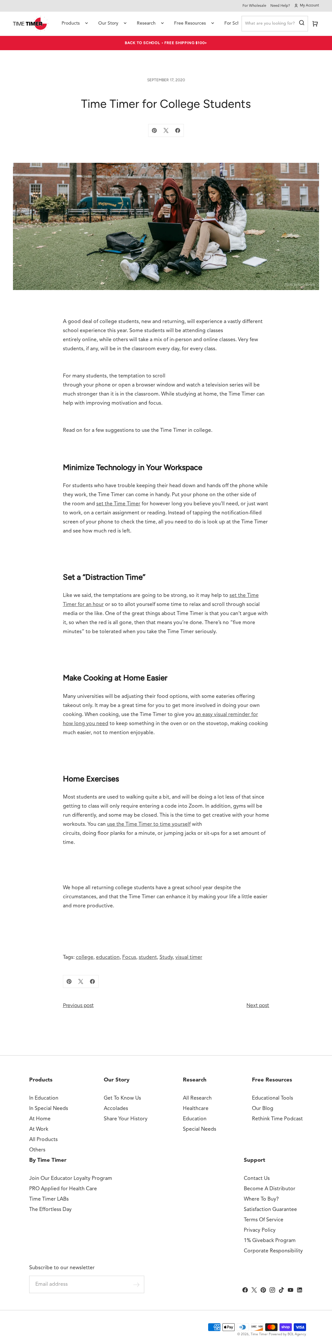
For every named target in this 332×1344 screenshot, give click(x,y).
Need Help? (280, 6)
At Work (38, 1129)
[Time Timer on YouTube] (290, 1290)
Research (146, 23)
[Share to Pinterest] (154, 130)
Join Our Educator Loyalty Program (70, 1178)
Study (166, 957)
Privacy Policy (260, 1230)
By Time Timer (47, 1160)
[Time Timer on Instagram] (272, 1290)
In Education (43, 1098)
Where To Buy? (261, 1199)
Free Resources (190, 23)
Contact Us (257, 1178)
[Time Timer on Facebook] (245, 1290)
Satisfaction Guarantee (270, 1209)
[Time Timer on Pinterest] (263, 1290)
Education (195, 1119)
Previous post (78, 1005)
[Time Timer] (31, 24)
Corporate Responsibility (273, 1251)
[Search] (301, 24)
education (108, 957)
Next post (257, 1005)
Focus (129, 957)
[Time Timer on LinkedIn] (299, 1290)
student (148, 957)
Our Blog (262, 1108)
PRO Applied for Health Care (63, 1189)
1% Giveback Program (270, 1240)
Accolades (116, 1108)
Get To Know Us (122, 1098)
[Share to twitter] (166, 130)
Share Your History (126, 1119)
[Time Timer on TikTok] (281, 1290)
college (84, 957)
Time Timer (259, 1334)
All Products (43, 1139)
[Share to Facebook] (178, 130)
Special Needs (199, 1129)
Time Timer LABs (49, 1199)
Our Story (108, 23)
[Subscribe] (136, 1284)
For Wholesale (254, 6)
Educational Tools (272, 1098)
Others (37, 1150)
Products (71, 23)
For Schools (236, 23)
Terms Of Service (263, 1220)
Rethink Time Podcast (277, 1119)
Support (254, 1160)
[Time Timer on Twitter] (254, 1290)
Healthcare (195, 1108)
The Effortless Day (50, 1209)
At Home (40, 1119)
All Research (197, 1098)
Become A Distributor (269, 1189)
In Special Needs (48, 1108)
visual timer (188, 957)
